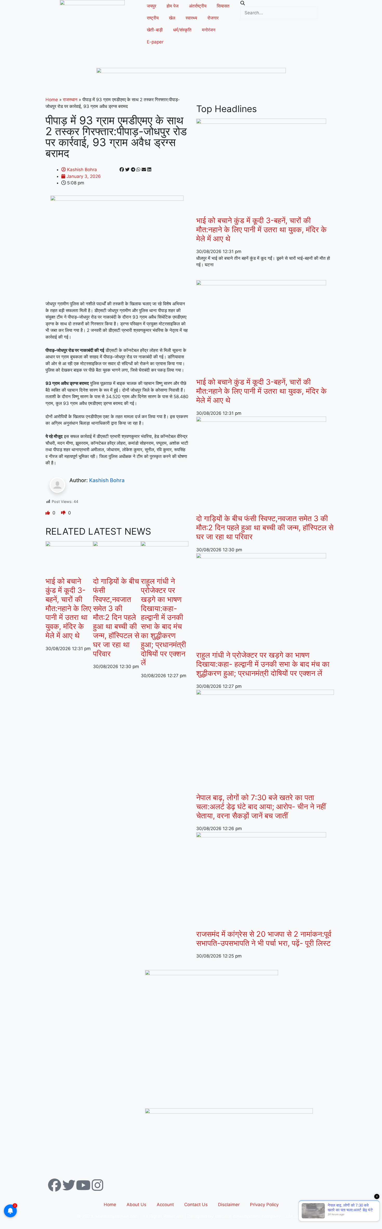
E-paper (155, 41)
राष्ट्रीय (153, 18)
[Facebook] (54, 1185)
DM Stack (296, 1216)
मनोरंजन (208, 30)
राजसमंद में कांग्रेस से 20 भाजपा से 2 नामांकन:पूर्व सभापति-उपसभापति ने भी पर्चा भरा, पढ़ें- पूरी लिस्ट (263, 938)
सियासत (223, 6)
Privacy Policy (264, 1204)
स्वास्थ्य (191, 18)
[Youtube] (83, 1185)
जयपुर (151, 6)
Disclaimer (229, 1204)
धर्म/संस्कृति (182, 30)
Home (51, 99)
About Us (136, 1204)
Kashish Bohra (106, 480)
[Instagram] (97, 1185)
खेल (172, 18)
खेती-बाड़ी (155, 30)
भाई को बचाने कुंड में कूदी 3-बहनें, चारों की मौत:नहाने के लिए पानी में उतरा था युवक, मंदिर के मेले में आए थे (68, 608)
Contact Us (196, 1204)
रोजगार (213, 18)
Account (165, 1204)
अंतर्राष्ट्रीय (197, 6)
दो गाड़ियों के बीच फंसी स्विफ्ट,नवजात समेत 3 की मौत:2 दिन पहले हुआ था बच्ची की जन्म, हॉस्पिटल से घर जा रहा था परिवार (116, 617)
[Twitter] (68, 1185)
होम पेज (173, 6)
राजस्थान (70, 99)
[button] (289, 3)
